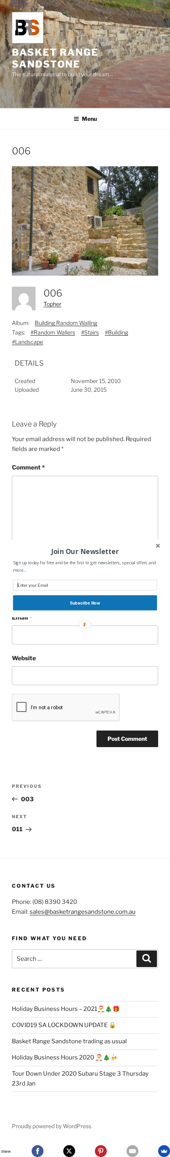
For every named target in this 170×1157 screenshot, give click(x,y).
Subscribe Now (85, 603)
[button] (85, 551)
